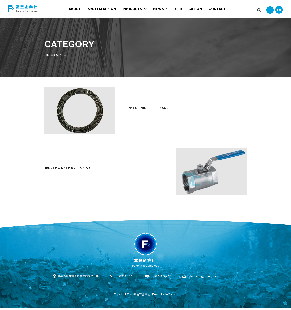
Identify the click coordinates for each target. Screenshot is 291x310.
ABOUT (75, 9)
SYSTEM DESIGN (102, 9)
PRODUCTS (132, 9)
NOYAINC (171, 294)
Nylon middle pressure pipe (154, 108)
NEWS (158, 9)
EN (279, 10)
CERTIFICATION (188, 9)
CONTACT (217, 9)
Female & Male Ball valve (67, 168)
